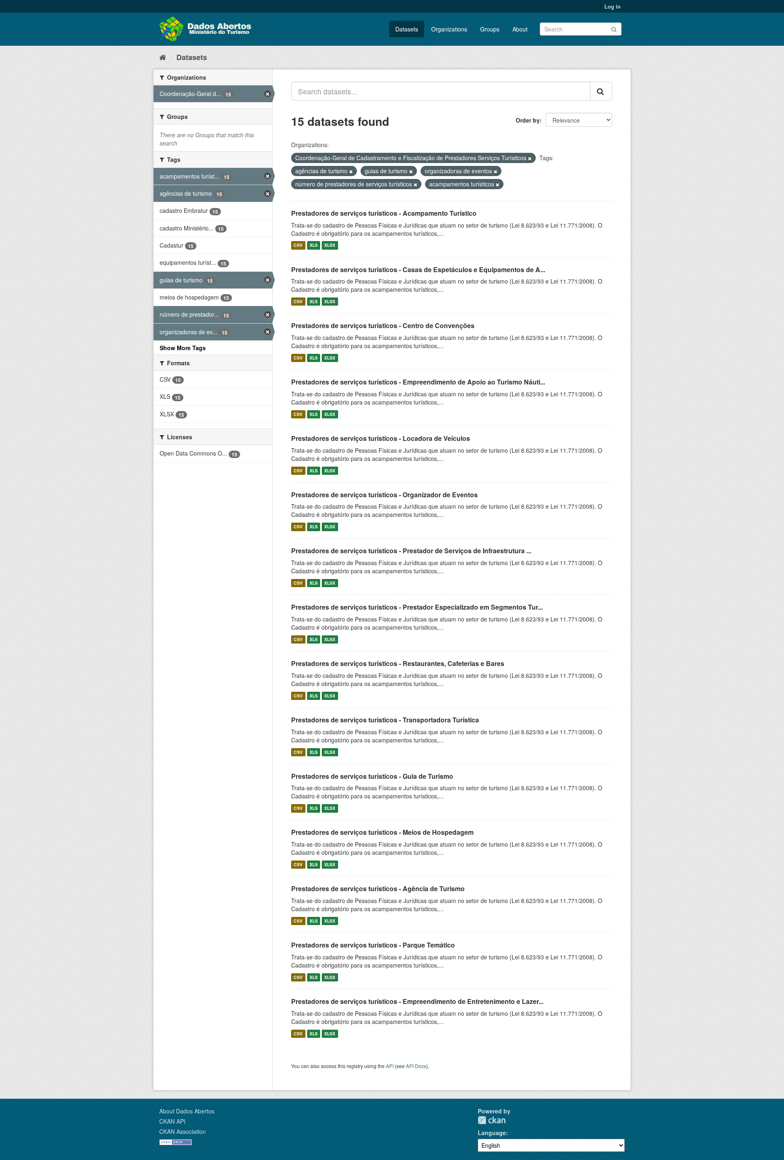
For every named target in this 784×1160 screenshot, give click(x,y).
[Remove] (530, 158)
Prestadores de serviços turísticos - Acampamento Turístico (384, 213)
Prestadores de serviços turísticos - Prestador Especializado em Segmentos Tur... (417, 607)
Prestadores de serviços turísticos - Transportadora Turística (385, 719)
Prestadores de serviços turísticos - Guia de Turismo (372, 776)
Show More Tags (183, 348)
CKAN (492, 1120)
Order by (528, 120)
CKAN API (172, 1121)
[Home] (162, 56)
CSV (298, 245)
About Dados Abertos (186, 1111)
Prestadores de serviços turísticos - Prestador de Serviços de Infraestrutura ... (411, 550)
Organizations (449, 29)
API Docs (416, 1065)
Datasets (406, 29)
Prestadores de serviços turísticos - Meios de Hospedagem (382, 832)
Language (492, 1133)
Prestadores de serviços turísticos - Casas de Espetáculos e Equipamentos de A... (418, 269)
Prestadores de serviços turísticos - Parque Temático (373, 945)
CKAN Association (182, 1131)
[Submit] (613, 28)
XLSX (329, 245)
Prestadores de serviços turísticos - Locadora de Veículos (380, 438)
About (520, 29)
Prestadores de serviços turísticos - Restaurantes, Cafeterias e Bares (397, 663)
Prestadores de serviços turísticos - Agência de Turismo (378, 888)
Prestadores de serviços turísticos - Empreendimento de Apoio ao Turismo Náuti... (418, 382)
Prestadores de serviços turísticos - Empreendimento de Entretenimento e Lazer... (417, 1001)
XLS (314, 245)
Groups (489, 29)
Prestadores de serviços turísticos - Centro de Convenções (382, 325)
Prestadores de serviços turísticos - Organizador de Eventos (384, 494)
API (390, 1065)
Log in (612, 6)
